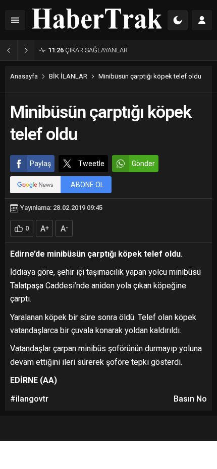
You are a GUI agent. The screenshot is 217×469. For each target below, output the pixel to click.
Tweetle (91, 164)
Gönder (143, 164)
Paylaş (40, 164)
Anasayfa (24, 76)
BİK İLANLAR (68, 76)
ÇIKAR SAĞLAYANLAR (88, 50)
